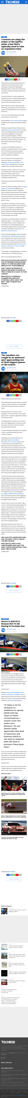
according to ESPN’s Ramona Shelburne (12, 493)
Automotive (13, 1091)
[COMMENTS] (21, 79)
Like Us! (12, 1092)
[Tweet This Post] (9, 79)
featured (13, 317)
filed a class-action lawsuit (12, 130)
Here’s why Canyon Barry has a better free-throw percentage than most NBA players (13, 546)
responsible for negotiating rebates (11, 236)
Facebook (11, 1053)
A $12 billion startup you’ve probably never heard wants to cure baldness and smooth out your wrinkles (14, 263)
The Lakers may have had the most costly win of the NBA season (13, 539)
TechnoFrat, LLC (20, 1095)
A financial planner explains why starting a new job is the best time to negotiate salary (12, 280)
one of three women (17, 120)
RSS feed (3, 1054)
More (17, 1092)
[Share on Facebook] (6, 79)
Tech (7, 1091)
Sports (25, 1091)
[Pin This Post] (15, 79)
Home (2, 1091)
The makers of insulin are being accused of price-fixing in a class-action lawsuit (14, 271)
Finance (19, 1091)
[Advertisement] (14, 19)
